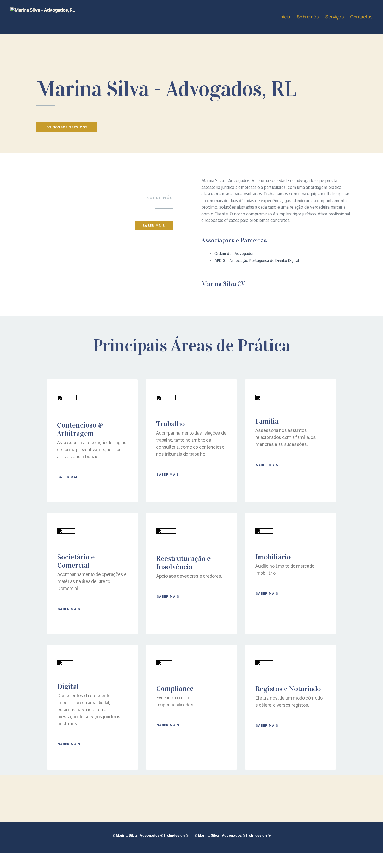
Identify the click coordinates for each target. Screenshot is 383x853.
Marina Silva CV (223, 284)
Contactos (361, 17)
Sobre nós (308, 17)
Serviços (334, 17)
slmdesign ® (177, 835)
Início (284, 17)
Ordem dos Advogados (234, 254)
